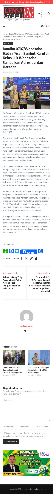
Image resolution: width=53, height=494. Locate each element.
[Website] (25, 331)
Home (5, 34)
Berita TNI (13, 34)
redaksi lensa (26, 326)
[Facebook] (28, 331)
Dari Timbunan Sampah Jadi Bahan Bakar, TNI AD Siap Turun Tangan (38, 370)
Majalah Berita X (38, 489)
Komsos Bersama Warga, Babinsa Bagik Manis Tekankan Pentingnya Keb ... (14, 370)
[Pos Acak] (42, 26)
